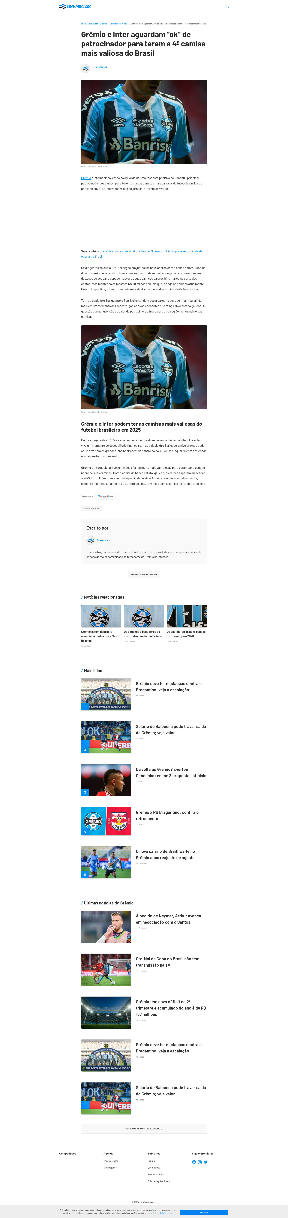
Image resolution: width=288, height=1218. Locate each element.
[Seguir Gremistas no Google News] (98, 496)
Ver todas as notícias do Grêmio (142, 1128)
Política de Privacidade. (163, 1213)
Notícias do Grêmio (98, 23)
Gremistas (101, 66)
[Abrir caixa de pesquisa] (227, 6)
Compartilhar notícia (142, 574)
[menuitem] (122, 1161)
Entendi (204, 1212)
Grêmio (86, 178)
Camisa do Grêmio (118, 23)
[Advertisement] (144, 218)
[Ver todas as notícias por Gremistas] (85, 66)
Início (83, 23)
